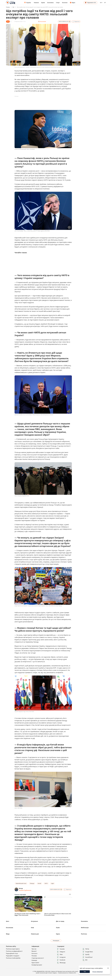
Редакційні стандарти (12, 956)
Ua (100, 2)
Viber (61, 954)
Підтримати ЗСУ (91, 2)
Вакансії (34, 951)
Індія (52, 883)
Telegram (62, 952)
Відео (73, 2)
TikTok (87, 949)
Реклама (34, 956)
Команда (34, 960)
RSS (86, 960)
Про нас (34, 949)
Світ (13, 7)
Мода (8, 934)
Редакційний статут (12, 953)
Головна (8, 7)
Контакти (34, 953)
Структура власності (38, 958)
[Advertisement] (42, 101)
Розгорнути (56, 940)
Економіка (50, 2)
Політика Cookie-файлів (13, 958)
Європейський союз (21, 883)
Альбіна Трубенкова (25, 890)
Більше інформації (97, 971)
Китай (39, 883)
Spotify (87, 954)
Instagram (63, 957)
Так (85, 971)
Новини (36, 2)
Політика (84, 934)
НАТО (46, 883)
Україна (28, 2)
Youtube (62, 949)
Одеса (58, 934)
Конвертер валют (37, 965)
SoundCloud (88, 957)
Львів (58, 927)
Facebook (62, 960)
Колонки (64, 2)
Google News (89, 952)
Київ (32, 927)
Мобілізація (85, 927)
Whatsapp (63, 963)
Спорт (58, 2)
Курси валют (35, 962)
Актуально (34, 921)
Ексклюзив (9, 927)
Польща (32, 883)
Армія (43, 2)
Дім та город (60, 921)
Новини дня (35, 934)
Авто (7, 921)
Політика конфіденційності (14, 951)
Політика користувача (13, 949)
